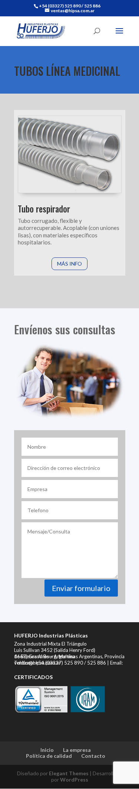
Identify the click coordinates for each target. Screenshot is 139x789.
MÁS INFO (69, 263)
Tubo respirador (44, 208)
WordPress (74, 779)
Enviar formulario (81, 588)
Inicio (47, 750)
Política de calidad (49, 756)
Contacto (93, 756)
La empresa (77, 750)
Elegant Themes (69, 773)
